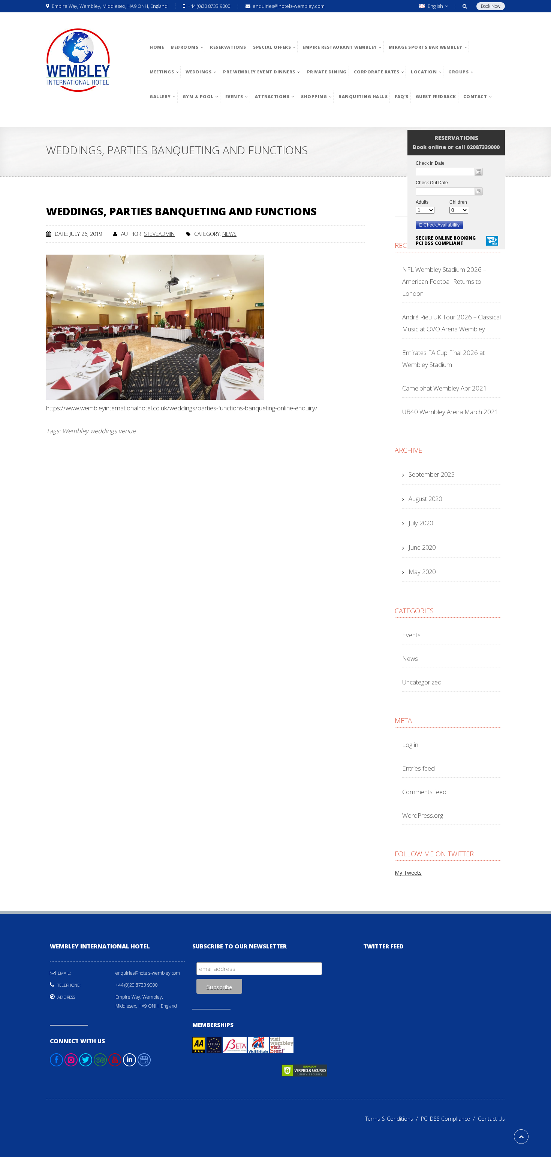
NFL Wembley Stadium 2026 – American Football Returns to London (444, 281)
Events (411, 635)
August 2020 (425, 498)
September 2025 (431, 474)
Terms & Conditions (393, 1118)
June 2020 (422, 547)
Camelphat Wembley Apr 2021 (444, 388)
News (229, 233)
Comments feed (424, 791)
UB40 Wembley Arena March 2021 (450, 411)
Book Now (490, 6)
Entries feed (418, 768)
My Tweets (408, 872)
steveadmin (159, 233)
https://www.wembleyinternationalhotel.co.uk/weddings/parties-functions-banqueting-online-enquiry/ (181, 408)
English (435, 6)
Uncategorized (422, 682)
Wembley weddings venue (99, 430)
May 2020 (422, 571)
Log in (410, 744)
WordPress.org (422, 815)
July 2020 (421, 523)
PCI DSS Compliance (449, 1118)
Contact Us (491, 1118)
